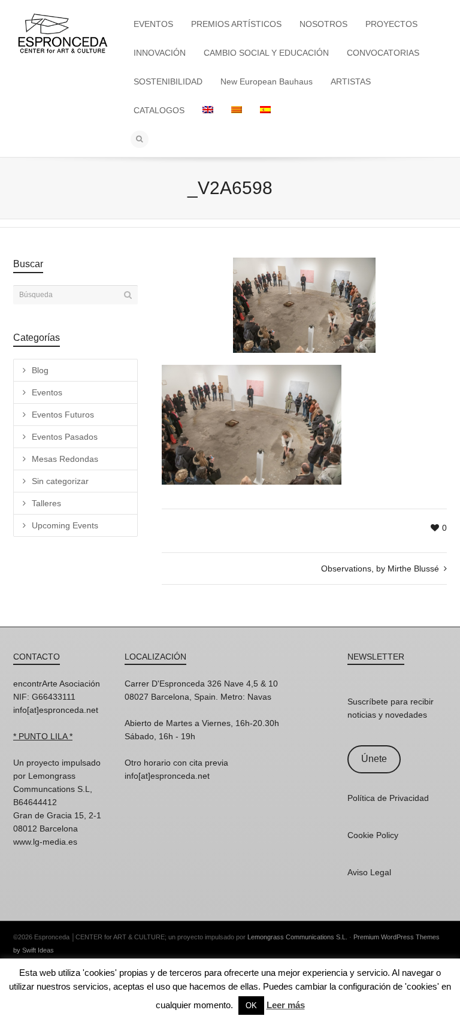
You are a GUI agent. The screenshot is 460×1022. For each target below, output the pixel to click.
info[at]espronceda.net (55, 710)
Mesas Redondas (65, 459)
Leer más (286, 1005)
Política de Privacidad (388, 798)
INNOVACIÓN (160, 53)
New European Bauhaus (266, 81)
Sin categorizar (60, 481)
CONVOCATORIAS (383, 53)
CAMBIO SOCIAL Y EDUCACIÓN (266, 53)
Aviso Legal (369, 872)
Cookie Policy (372, 835)
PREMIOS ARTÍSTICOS (236, 24)
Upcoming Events (65, 525)
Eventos (47, 392)
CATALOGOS (159, 110)
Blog (40, 370)
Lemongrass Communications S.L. (297, 937)
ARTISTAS (351, 81)
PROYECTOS (391, 24)
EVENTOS (153, 24)
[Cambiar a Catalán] (236, 110)
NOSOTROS (323, 24)
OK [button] (251, 1005)
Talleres (46, 503)
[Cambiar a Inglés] (207, 110)
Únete (374, 759)
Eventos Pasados (65, 437)
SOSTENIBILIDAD (168, 81)
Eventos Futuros (63, 414)
